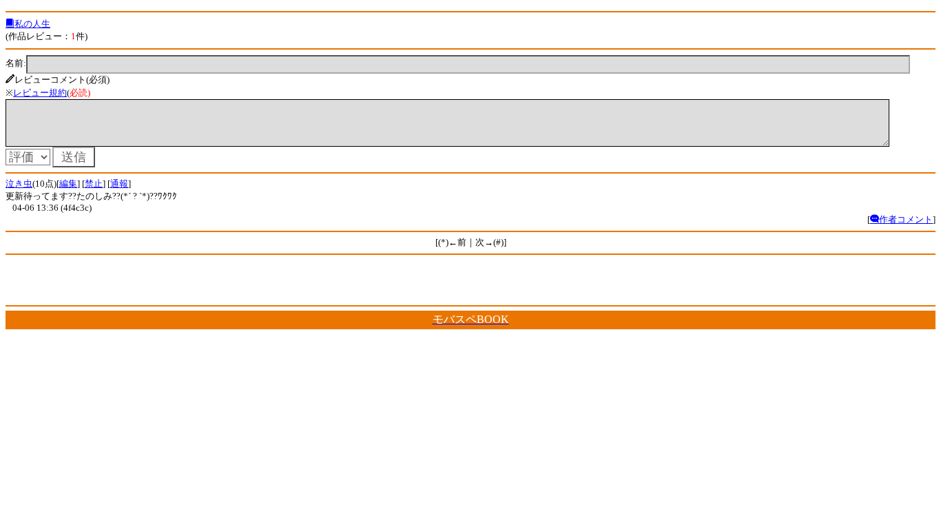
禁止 (94, 183)
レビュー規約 (40, 92)
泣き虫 (19, 183)
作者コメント (906, 219)
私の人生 (32, 24)
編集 (68, 183)
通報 (119, 183)
